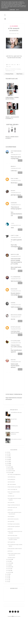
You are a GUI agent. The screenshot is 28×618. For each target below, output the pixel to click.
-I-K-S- (12, 223)
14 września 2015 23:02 (16, 304)
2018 (8, 459)
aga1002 (13, 359)
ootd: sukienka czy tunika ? (16, 439)
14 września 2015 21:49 (16, 237)
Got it (17, 9)
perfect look (10, 510)
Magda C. (13, 166)
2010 (8, 581)
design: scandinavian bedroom (14, 505)
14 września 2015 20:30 (16, 168)
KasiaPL (13, 190)
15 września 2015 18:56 (16, 361)
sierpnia (9, 559)
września (10, 472)
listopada (10, 468)
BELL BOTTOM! (14, 419)
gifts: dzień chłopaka (12, 484)
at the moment (12, 69)
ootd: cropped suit (11, 542)
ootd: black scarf (11, 495)
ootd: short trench (11, 481)
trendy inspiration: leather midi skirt (15, 548)
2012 (8, 577)
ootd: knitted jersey (11, 476)
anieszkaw (14, 288)
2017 (8, 461)
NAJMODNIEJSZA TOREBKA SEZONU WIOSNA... (12, 98)
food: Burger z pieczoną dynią (13, 524)
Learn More (12, 9)
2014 (8, 574)
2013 (8, 576)
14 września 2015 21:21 (16, 192)
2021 (8, 454)
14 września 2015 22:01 (16, 278)
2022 (8, 452)
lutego (9, 570)
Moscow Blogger (16, 314)
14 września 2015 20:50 (16, 180)
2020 (8, 455)
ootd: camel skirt (11, 521)
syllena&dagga (15, 276)
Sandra (13, 302)
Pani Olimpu (14, 178)
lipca (9, 561)
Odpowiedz (20, 160)
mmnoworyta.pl (9, 70)
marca (9, 568)
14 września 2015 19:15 (16, 154)
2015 (8, 465)
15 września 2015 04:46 (16, 329)
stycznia (9, 572)
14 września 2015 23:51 (16, 316)
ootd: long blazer (11, 516)
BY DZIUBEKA (18, 69)
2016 (8, 463)
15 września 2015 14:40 (16, 342)
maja (9, 565)
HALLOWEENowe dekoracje (16, 412)
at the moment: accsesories (13, 519)
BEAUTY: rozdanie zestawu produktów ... (12, 137)
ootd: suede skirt (11, 502)
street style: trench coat (12, 507)
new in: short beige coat (12, 489)
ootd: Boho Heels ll (11, 557)
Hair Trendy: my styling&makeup (14, 474)
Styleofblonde (15, 340)
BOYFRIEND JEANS (14, 425)
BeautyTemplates (17, 616)
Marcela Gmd (15, 254)
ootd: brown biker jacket (12, 535)
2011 (8, 579)
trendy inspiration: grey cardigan (14, 486)
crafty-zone (14, 235)
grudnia (9, 467)
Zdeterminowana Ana (16, 151)
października (10, 470)
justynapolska (13, 33)
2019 (8, 457)
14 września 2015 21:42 (16, 225)
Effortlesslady (16, 327)
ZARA (14, 70)
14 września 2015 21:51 (16, 256)
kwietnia (9, 566)
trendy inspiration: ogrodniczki (14, 526)
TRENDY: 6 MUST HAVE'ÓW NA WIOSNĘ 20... (12, 117)
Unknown (14, 202)
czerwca (9, 563)
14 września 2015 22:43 (16, 290)
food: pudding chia (11, 479)
